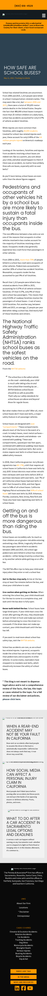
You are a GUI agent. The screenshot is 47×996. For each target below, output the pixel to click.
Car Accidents (23, 937)
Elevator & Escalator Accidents (23, 931)
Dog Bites (23, 942)
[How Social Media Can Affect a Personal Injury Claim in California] (23, 786)
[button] (23, 5)
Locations (23, 907)
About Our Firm (23, 903)
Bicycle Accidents (23, 956)
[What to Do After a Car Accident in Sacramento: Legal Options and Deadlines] (23, 834)
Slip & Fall (23, 959)
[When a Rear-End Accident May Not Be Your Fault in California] (23, 740)
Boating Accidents (23, 953)
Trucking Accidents (23, 939)
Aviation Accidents (23, 934)
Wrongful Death (23, 948)
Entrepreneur (23, 916)
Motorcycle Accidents (23, 945)
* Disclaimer (23, 911)
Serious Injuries (23, 950)
